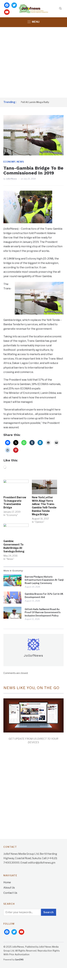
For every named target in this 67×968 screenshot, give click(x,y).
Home (7, 882)
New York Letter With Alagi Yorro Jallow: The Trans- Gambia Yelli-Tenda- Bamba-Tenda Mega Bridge (44, 506)
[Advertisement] (33, 62)
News (20, 161)
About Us (9, 887)
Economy (9, 161)
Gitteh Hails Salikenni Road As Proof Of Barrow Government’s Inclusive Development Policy (42, 612)
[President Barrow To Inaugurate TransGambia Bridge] (16, 487)
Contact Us (10, 892)
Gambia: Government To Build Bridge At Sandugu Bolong (13, 546)
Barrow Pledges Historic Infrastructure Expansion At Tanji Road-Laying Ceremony (44, 579)
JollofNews (11, 179)
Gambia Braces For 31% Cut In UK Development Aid (44, 595)
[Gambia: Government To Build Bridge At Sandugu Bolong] (16, 531)
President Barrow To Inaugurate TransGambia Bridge (14, 502)
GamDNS (19, 959)
